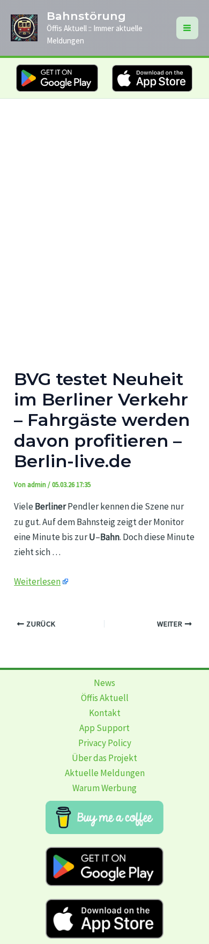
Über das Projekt (104, 758)
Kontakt (105, 713)
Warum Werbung (104, 788)
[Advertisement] (104, 208)
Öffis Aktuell (105, 698)
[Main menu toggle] (187, 28)
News (104, 683)
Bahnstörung (86, 16)
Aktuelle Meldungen (105, 773)
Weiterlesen (37, 581)
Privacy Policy (104, 743)
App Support (104, 728)
